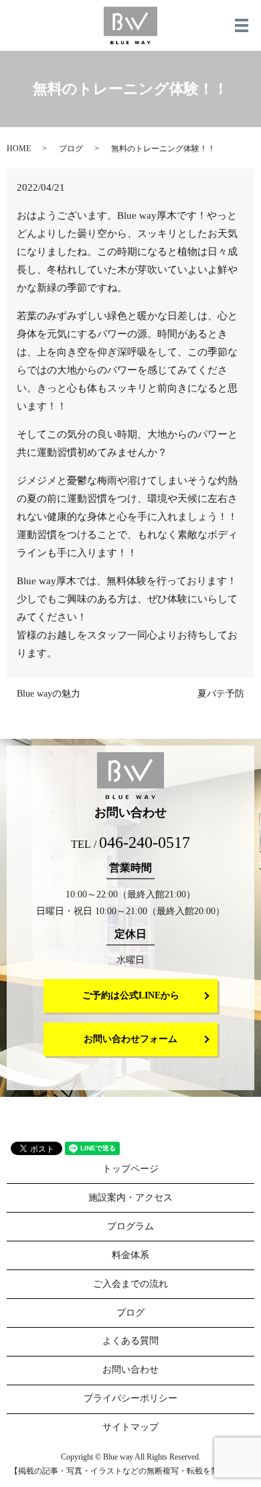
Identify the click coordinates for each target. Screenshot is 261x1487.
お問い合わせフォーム (130, 1039)
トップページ (130, 1169)
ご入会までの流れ (130, 1284)
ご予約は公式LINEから (130, 995)
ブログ (71, 148)
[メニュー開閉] (241, 25)
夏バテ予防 (220, 694)
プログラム (130, 1226)
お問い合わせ (130, 1370)
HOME (19, 148)
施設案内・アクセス (130, 1198)
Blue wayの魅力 (48, 694)
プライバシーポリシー (130, 1398)
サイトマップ (130, 1427)
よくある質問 (130, 1341)
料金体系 (130, 1255)
